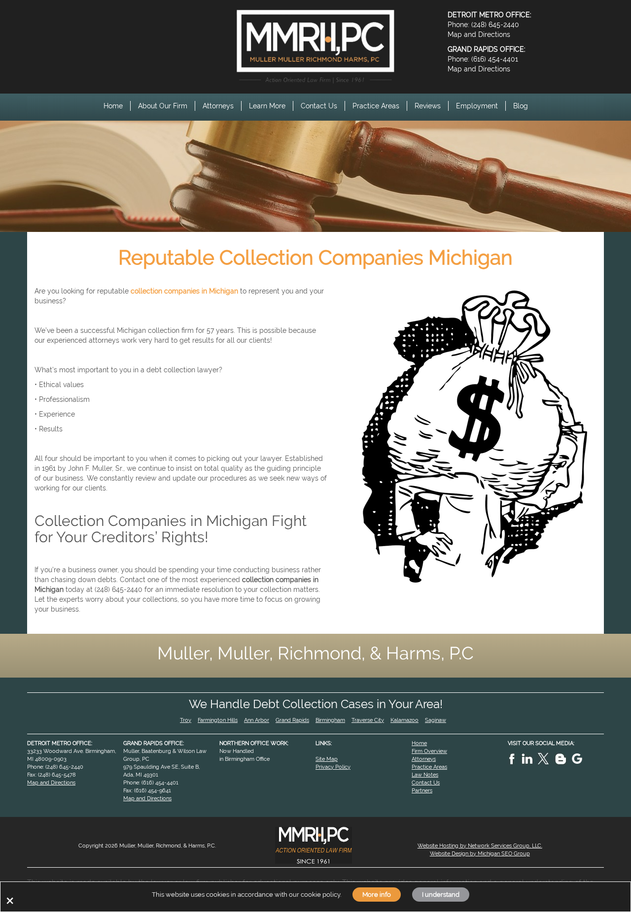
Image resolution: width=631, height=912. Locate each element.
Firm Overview (429, 751)
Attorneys (218, 106)
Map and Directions (479, 34)
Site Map (327, 758)
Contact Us (319, 106)
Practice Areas (375, 106)
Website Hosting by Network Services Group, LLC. (480, 845)
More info (376, 894)
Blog (520, 106)
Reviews (428, 106)
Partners (422, 790)
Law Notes (425, 774)
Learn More (267, 106)
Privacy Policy (333, 766)
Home (113, 106)
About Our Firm (162, 106)
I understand (440, 894)
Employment (477, 106)
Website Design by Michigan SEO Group (480, 853)
